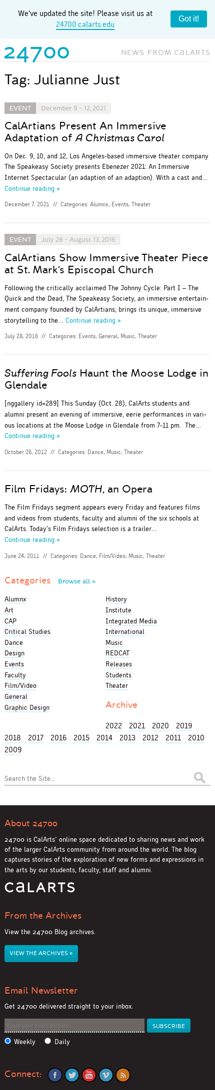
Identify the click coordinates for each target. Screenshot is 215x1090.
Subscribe (168, 1026)
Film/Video (112, 555)
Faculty (15, 675)
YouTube (89, 1075)
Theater (141, 204)
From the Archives (43, 916)
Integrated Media (131, 621)
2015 (82, 737)
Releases (119, 664)
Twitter (72, 1075)
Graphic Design (27, 707)
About (31, 823)
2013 (128, 737)
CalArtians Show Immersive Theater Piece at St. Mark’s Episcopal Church (106, 264)
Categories (50, 580)
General (108, 336)
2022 (114, 725)
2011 (173, 737)
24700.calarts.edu (85, 24)
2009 (13, 749)
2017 (36, 737)
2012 (150, 737)
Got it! (188, 18)
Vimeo (106, 1075)
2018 (12, 737)
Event (20, 108)
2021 (137, 725)
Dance (96, 452)
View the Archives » (41, 953)
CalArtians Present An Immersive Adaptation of (85, 132)
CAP (10, 621)
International (125, 631)
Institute (119, 610)
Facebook (55, 1075)
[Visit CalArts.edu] (39, 891)
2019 (184, 725)
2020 (160, 725)
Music (127, 336)
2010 (196, 737)
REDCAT (118, 653)
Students (119, 675)
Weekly (25, 1042)
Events (120, 204)
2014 (104, 737)
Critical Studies (27, 631)
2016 (58, 737)
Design (14, 653)
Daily (62, 1042)
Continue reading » (32, 188)
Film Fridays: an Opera (78, 489)
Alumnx (99, 204)
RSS (123, 1075)
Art (9, 610)
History (116, 599)
